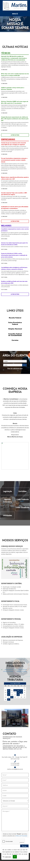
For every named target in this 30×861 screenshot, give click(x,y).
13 (18, 692)
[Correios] (15, 340)
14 (21, 692)
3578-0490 (15, 763)
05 (15, 690)
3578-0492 (15, 765)
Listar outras (15, 135)
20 (18, 695)
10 (8, 692)
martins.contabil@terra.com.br (15, 769)
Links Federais (22, 499)
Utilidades (7, 515)
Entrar (24, 365)
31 (8, 699)
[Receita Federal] (15, 318)
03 (8, 690)
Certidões (22, 491)
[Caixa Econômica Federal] (15, 323)
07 (21, 690)
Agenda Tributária (7, 500)
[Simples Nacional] (15, 329)
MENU (14, 14)
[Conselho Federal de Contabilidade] (15, 334)
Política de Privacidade (21, 836)
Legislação (7, 491)
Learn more (8, 857)
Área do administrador (15, 368)
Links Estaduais (22, 507)
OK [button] (15, 857)
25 (12, 697)
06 (18, 690)
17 (8, 695)
